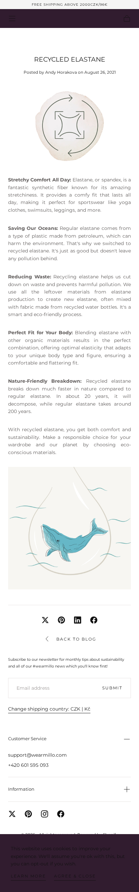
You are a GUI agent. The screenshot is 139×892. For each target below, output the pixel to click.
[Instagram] (44, 814)
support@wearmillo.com (37, 755)
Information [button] (21, 789)
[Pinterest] (28, 814)
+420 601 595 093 (28, 765)
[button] (12, 18)
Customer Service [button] (27, 738)
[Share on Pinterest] (61, 620)
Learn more (28, 876)
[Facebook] (60, 814)
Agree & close (75, 876)
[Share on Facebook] (93, 620)
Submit (112, 687)
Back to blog (76, 639)
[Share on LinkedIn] (77, 620)
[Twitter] (12, 814)
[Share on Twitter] (45, 620)
